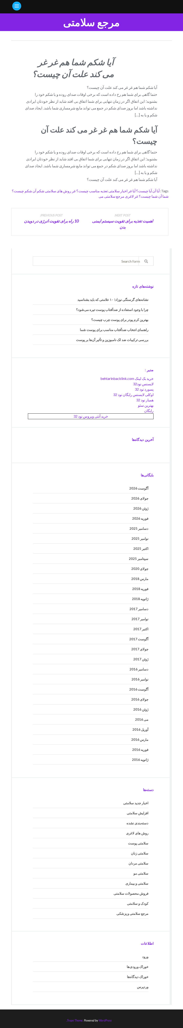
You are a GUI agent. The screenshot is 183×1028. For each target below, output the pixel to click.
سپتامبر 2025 (138, 559)
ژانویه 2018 (140, 599)
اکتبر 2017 (140, 629)
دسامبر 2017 (138, 609)
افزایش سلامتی (137, 813)
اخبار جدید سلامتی (135, 803)
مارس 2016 (139, 739)
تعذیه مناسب (98, 191)
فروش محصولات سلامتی (131, 893)
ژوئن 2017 (140, 659)
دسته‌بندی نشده (137, 823)
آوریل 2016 (140, 729)
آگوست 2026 (138, 488)
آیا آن (156, 191)
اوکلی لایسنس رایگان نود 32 (133, 394)
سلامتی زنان (139, 853)
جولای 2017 (139, 649)
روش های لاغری (137, 833)
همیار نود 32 (145, 400)
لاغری (129, 196)
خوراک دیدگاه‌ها (137, 977)
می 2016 (141, 719)
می (101, 196)
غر (136, 196)
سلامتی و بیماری (136, 883)
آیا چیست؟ (144, 191)
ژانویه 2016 (140, 760)
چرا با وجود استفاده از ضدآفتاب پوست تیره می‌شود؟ (112, 310)
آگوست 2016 (138, 689)
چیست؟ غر (80, 191)
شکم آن (38, 191)
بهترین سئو (146, 405)
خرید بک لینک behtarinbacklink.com (127, 378)
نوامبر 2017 (139, 619)
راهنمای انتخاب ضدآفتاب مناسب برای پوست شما (114, 330)
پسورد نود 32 (144, 389)
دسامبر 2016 (138, 669)
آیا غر (131, 191)
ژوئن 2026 (140, 508)
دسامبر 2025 (138, 528)
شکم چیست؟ (22, 191)
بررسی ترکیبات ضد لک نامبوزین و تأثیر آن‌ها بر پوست (112, 340)
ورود (145, 957)
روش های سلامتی (58, 191)
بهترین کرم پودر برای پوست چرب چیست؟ (119, 320)
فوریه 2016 (140, 749)
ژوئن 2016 (140, 709)
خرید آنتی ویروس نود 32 (90, 416)
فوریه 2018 (140, 589)
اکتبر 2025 (140, 548)
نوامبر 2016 (139, 679)
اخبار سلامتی (117, 191)
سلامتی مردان (138, 863)
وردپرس (142, 987)
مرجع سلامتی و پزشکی (132, 913)
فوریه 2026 (140, 518)
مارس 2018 (139, 579)
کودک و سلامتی (137, 903)
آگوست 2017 (138, 639)
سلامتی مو (140, 873)
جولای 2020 (139, 569)
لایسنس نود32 (143, 384)
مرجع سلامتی (91, 22)
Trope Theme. (75, 1020)
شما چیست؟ (148, 196)
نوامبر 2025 (139, 538)
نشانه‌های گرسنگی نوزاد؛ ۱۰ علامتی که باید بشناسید (112, 299)
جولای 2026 (139, 498)
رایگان (149, 410)
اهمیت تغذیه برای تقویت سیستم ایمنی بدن (122, 221)
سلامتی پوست (138, 843)
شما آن (163, 196)
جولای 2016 (139, 699)
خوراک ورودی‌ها (137, 967)
